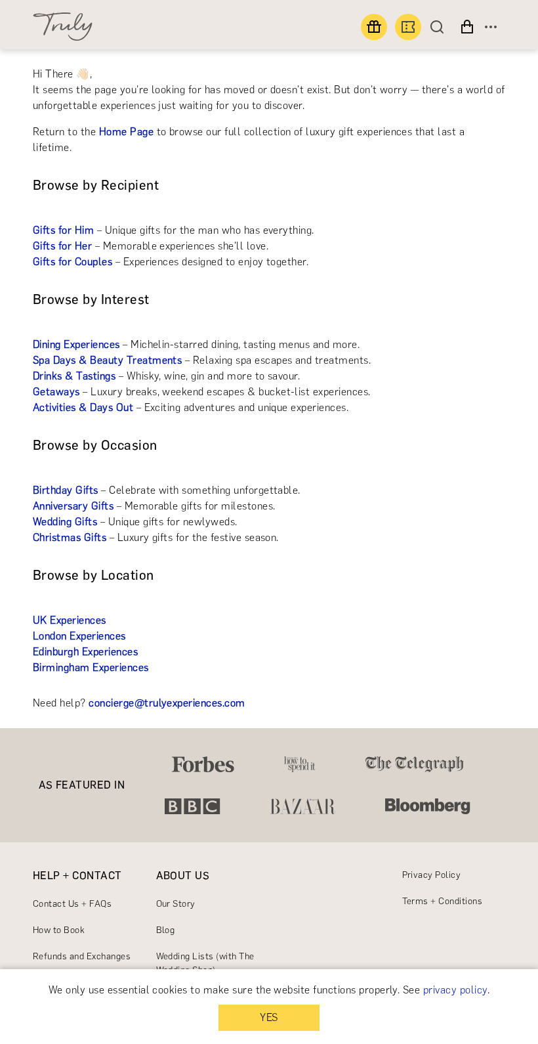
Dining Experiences (76, 344)
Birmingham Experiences (91, 667)
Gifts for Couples (72, 261)
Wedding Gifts (65, 521)
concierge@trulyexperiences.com (167, 703)
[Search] (440, 27)
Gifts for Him (63, 230)
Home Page (126, 131)
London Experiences (79, 636)
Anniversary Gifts (73, 506)
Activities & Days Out (83, 407)
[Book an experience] (408, 27)
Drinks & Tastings (74, 376)
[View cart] (467, 27)
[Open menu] (491, 27)
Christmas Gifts (69, 537)
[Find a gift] (374, 27)
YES (269, 1017)
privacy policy (455, 990)
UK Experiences (69, 620)
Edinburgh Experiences (85, 651)
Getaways (56, 391)
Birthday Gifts (65, 490)
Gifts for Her (62, 246)
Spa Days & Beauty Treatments (107, 360)
